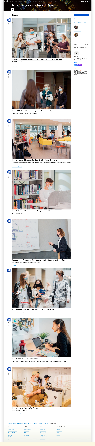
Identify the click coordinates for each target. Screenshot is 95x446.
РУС (81, 1)
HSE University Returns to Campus (25, 408)
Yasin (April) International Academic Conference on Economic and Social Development (46, 437)
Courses (77, 18)
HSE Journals (58, 429)
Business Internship (27, 438)
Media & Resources (61, 426)
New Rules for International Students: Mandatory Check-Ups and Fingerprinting (37, 60)
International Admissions (81, 15)
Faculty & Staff (10, 435)
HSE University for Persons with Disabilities (14, 438)
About (9, 426)
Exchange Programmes (27, 433)
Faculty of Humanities (27, 423)
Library (58, 432)
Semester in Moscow (27, 436)
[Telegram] (76, 62)
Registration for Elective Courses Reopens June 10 (31, 211)
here (47, 443)
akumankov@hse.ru (79, 49)
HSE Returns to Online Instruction (25, 358)
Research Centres (43, 429)
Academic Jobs (42, 435)
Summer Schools (26, 435)
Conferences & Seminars (44, 433)
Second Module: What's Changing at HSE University (32, 111)
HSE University (10, 423)
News (47, 423)
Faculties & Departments (11, 432)
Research (42, 426)
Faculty (77, 19)
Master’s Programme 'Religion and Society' (34, 5)
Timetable (77, 21)
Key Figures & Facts (11, 429)
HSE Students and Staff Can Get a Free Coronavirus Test (33, 309)
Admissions (25, 428)
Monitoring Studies (43, 432)
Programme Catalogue (27, 429)
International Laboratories (44, 428)
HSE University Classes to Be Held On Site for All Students (34, 160)
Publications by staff (60, 428)
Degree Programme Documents (81, 22)
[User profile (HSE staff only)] (87, 1)
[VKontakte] (75, 62)
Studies (25, 426)
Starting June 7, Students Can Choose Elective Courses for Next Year (38, 260)
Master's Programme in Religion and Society (39, 423)
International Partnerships (11, 433)
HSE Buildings (10, 436)
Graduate (25, 432)
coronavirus (14, 115)
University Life (15, 66)
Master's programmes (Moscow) (18, 423)
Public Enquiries (10, 439)
